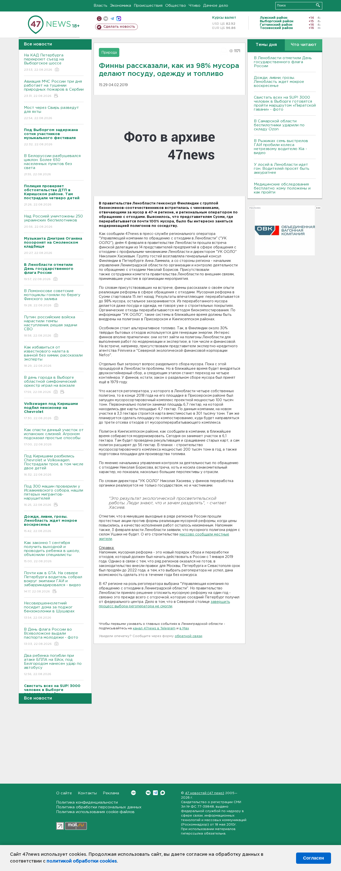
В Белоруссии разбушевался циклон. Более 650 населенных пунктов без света (52, 165)
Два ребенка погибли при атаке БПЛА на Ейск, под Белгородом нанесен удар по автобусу (53, 665)
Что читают (304, 45)
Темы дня (266, 45)
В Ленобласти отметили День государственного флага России (283, 62)
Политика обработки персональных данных (99, 807)
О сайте (64, 793)
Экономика (120, 5)
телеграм (112, 18)
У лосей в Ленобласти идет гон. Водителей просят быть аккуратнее (281, 168)
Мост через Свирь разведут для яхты (51, 113)
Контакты (87, 793)
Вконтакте (148, 792)
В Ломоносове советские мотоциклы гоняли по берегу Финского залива (52, 298)
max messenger (118, 18)
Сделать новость (119, 26)
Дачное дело (215, 5)
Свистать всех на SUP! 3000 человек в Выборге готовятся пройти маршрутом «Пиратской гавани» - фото (285, 103)
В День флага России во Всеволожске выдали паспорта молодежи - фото (51, 636)
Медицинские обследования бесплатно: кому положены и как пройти (282, 188)
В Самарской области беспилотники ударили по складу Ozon (279, 125)
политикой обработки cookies (82, 861)
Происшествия (148, 5)
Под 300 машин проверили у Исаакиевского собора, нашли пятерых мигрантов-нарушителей (53, 495)
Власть (100, 5)
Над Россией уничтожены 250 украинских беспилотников (53, 221)
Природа (109, 52)
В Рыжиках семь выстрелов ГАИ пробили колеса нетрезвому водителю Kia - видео (281, 147)
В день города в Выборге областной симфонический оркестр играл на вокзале (50, 384)
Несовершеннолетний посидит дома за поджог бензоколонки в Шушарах (49, 610)
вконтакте (105, 18)
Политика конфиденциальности (87, 802)
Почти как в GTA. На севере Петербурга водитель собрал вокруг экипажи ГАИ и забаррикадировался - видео (53, 582)
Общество (175, 5)
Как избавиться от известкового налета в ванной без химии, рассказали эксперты (53, 356)
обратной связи (188, 636)
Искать (318, 5)
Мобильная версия (99, 18)
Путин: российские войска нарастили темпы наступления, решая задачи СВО (50, 326)
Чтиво (194, 5)
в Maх (184, 628)
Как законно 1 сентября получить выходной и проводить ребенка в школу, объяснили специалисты (52, 552)
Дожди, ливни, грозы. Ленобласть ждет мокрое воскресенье (279, 81)
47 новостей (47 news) (204, 793)
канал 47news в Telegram (154, 628)
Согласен (313, 858)
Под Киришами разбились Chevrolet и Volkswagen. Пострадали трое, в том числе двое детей (53, 465)
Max (162, 792)
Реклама (111, 793)
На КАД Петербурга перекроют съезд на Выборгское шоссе (44, 62)
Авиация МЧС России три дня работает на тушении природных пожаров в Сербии (54, 88)
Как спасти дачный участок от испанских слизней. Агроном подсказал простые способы (54, 437)
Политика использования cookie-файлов (95, 812)
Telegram (155, 792)
